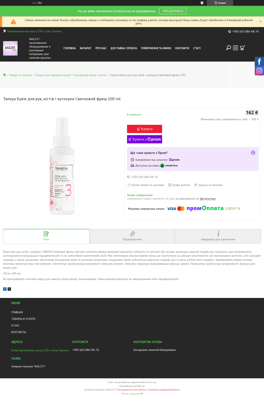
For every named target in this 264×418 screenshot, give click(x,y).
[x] (9, 290)
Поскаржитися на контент (132, 389)
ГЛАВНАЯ (17, 312)
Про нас (101, 48)
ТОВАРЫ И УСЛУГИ (23, 319)
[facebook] (5, 290)
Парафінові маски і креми (90, 75)
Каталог (85, 48)
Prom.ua (151, 382)
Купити (146, 129)
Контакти (182, 48)
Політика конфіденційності (164, 389)
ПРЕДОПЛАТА (173, 11)
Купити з (139, 139)
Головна (70, 48)
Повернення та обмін (156, 48)
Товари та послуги (20, 75)
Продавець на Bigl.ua (132, 385)
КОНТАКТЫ (18, 332)
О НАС (15, 325)
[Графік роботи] (235, 47)
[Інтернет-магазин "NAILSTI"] (15, 48)
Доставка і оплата (124, 48)
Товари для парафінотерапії (53, 75)
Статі (197, 48)
